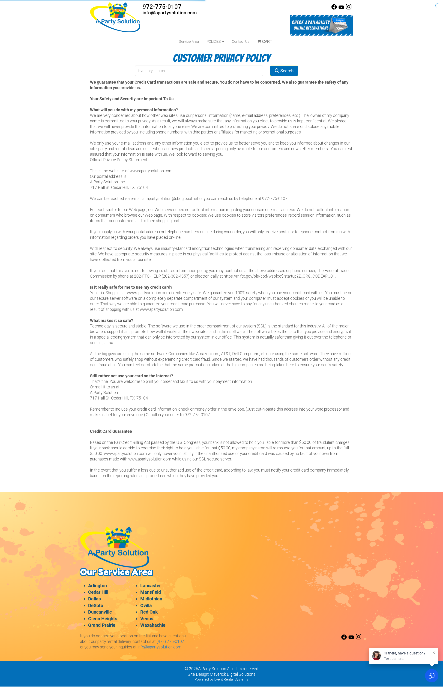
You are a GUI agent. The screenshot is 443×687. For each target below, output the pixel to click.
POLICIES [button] (214, 41)
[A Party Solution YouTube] (341, 8)
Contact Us (240, 41)
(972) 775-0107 (170, 641)
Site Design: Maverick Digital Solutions (221, 674)
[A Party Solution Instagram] (348, 8)
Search (286, 70)
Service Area (189, 41)
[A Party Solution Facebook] (334, 8)
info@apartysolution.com (170, 12)
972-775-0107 (162, 6)
